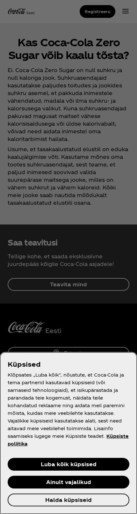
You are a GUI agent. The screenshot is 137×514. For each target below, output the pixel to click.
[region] (68, 433)
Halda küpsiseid (68, 500)
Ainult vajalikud (68, 482)
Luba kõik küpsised (69, 464)
